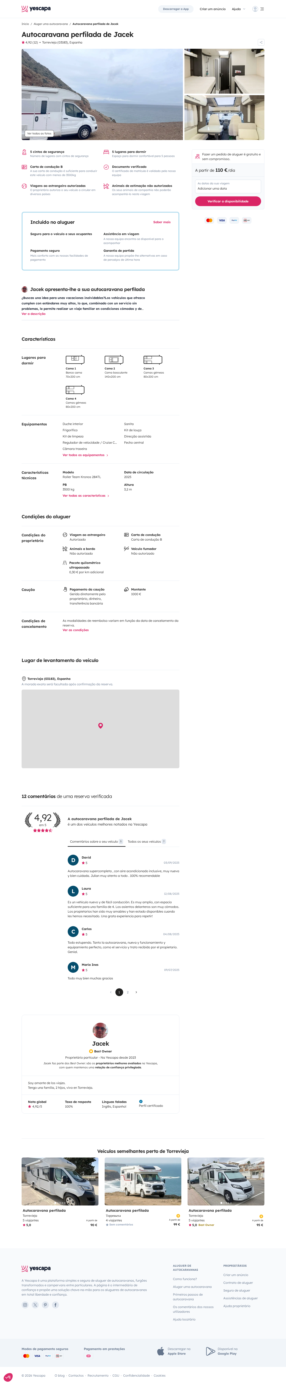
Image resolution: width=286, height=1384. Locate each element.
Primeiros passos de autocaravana (188, 1297)
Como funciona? (185, 1279)
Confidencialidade (136, 1375)
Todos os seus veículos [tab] (146, 841)
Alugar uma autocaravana (192, 1287)
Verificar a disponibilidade (228, 201)
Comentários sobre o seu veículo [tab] (96, 841)
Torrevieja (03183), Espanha (62, 42)
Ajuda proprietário (236, 1306)
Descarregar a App (176, 9)
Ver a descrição (34, 314)
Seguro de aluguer (236, 1290)
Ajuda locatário (184, 1319)
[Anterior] (26, 1181)
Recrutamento (98, 1375)
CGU (115, 1375)
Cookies (160, 1375)
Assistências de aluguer (240, 1298)
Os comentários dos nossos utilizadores (193, 1309)
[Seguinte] (93, 1181)
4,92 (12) (31, 42)
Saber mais (162, 222)
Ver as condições (76, 630)
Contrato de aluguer (238, 1283)
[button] (8, 1377)
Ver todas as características (84, 495)
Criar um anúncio (213, 9)
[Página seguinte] (136, 992)
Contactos (76, 1375)
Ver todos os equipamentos (84, 455)
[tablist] (123, 843)
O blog (60, 1375)
